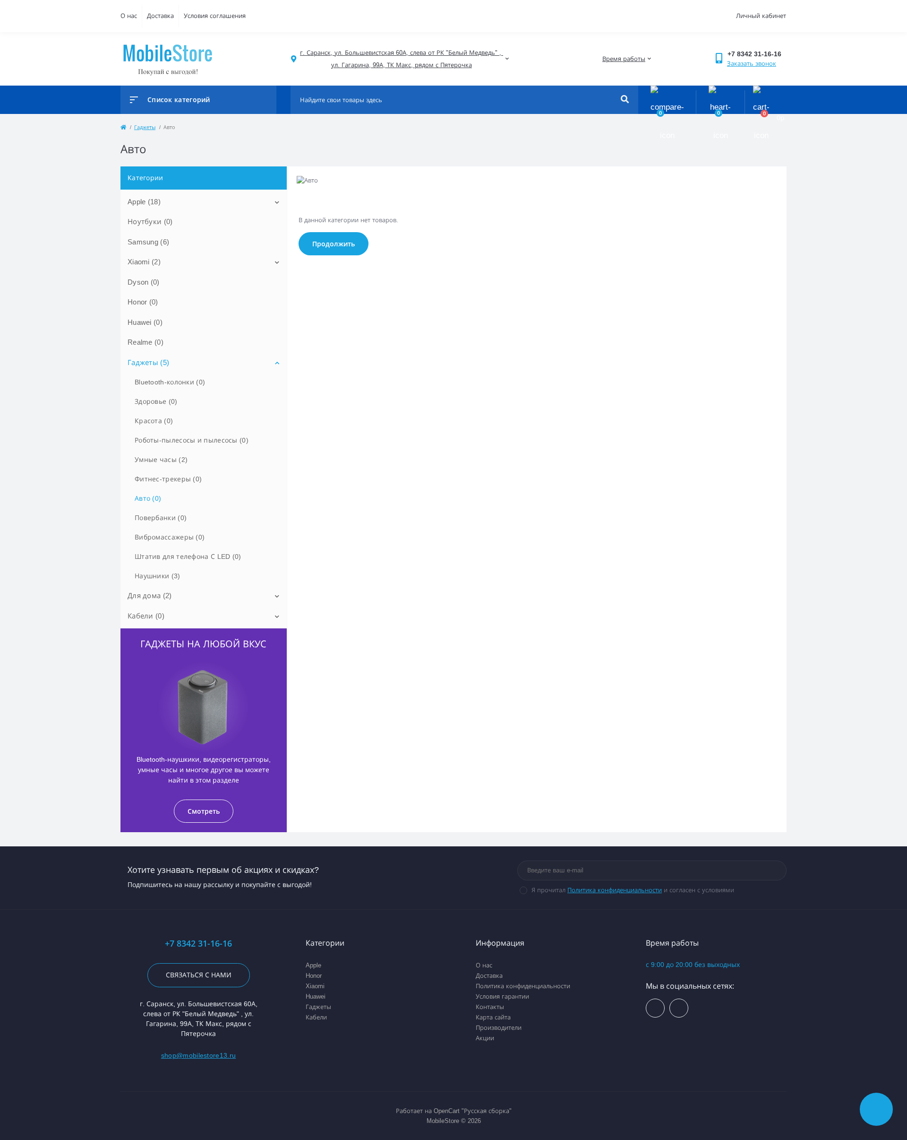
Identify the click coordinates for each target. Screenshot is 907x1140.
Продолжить (333, 243)
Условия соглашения (215, 15)
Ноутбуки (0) (150, 222)
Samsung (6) (148, 242)
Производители (499, 1027)
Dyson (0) (144, 282)
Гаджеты (318, 1006)
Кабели (316, 1017)
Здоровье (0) (156, 401)
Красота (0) (154, 421)
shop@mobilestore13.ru (198, 1055)
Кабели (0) (146, 616)
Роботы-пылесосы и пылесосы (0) (191, 440)
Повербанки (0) (161, 518)
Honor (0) (143, 302)
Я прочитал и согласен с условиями (632, 890)
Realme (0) (145, 342)
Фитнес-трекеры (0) (168, 479)
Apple (313, 965)
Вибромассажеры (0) (170, 537)
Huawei (315, 996)
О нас (128, 15)
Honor (314, 975)
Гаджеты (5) (148, 362)
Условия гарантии (502, 996)
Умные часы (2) (161, 459)
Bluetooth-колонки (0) (170, 382)
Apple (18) (144, 202)
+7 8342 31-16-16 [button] (198, 943)
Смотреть (204, 811)
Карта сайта (493, 1017)
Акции (485, 1038)
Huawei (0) (145, 322)
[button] (402, 59)
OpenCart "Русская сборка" (473, 1110)
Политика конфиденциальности (614, 890)
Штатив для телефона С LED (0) (188, 556)
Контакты (490, 1006)
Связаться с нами (198, 975)
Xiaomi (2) (144, 262)
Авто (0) (148, 498)
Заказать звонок (751, 63)
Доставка (160, 15)
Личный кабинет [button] (761, 15)
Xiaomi (315, 986)
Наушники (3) (157, 576)
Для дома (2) (150, 596)
